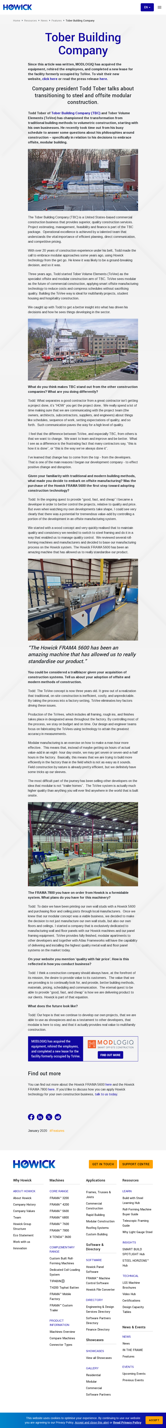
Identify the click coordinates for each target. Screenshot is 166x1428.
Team (17, 1217)
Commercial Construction (94, 1206)
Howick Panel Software (95, 1269)
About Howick (22, 1198)
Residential (93, 1375)
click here (49, 79)
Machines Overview (62, 1332)
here (103, 79)
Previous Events (133, 1380)
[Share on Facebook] (32, 1117)
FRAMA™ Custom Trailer (61, 1308)
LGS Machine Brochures (131, 1285)
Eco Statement (23, 1235)
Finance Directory (98, 1330)
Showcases (95, 1340)
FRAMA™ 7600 (59, 1224)
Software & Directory (95, 1247)
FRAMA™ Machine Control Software (98, 1280)
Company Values (24, 1211)
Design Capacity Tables (133, 1309)
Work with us (21, 1242)
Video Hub (129, 1294)
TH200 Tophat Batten (64, 1288)
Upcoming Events (134, 1374)
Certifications (131, 1301)
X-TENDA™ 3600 (60, 1237)
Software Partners (98, 1395)
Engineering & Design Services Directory (100, 1309)
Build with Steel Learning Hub (132, 1200)
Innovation (20, 1248)
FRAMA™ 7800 (59, 1230)
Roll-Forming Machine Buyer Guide (136, 1212)
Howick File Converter (100, 1290)
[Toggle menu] (159, 7)
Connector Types (61, 1345)
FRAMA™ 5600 (59, 1211)
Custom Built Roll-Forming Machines (62, 1261)
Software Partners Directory (98, 1320)
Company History (24, 1205)
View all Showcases (99, 1358)
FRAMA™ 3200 (59, 1198)
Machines (57, 1180)
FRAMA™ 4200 (59, 1205)
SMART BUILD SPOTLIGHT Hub (133, 1251)
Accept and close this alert (92, 1422)
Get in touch (103, 1164)
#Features (56, 1130)
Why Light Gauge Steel (137, 1232)
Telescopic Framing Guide (135, 1223)
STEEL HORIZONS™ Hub (135, 1263)
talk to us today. (106, 1094)
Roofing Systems (97, 1228)
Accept (154, 1420)
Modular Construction (100, 1221)
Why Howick (22, 1180)
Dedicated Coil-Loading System (65, 1272)
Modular (91, 1382)
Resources (130, 1180)
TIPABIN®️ (57, 1281)
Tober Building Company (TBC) (75, 113)
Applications (95, 1180)
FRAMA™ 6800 (59, 1217)
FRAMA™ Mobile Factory (60, 1296)
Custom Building (96, 1234)
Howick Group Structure (22, 1226)
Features (128, 1356)
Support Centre (135, 1164)
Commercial (94, 1388)
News (126, 1343)
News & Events (134, 1327)
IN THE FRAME (132, 1350)
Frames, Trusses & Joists (98, 1194)
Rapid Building (95, 1215)
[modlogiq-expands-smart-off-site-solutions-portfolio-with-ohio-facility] (83, 1049)
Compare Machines (62, 1338)
